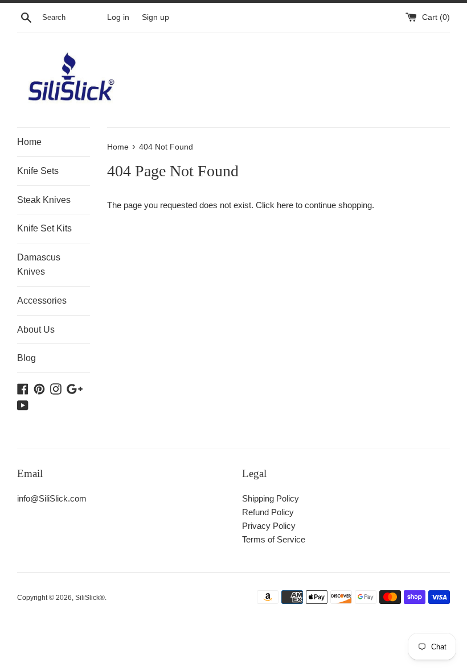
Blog (26, 358)
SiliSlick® (90, 598)
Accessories (42, 300)
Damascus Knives (38, 264)
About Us (36, 329)
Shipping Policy (270, 498)
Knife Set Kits (44, 228)
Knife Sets (38, 171)
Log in (118, 17)
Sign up (155, 17)
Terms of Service (273, 539)
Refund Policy (268, 512)
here (285, 205)
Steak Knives (44, 200)
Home (29, 142)
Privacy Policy (269, 526)
